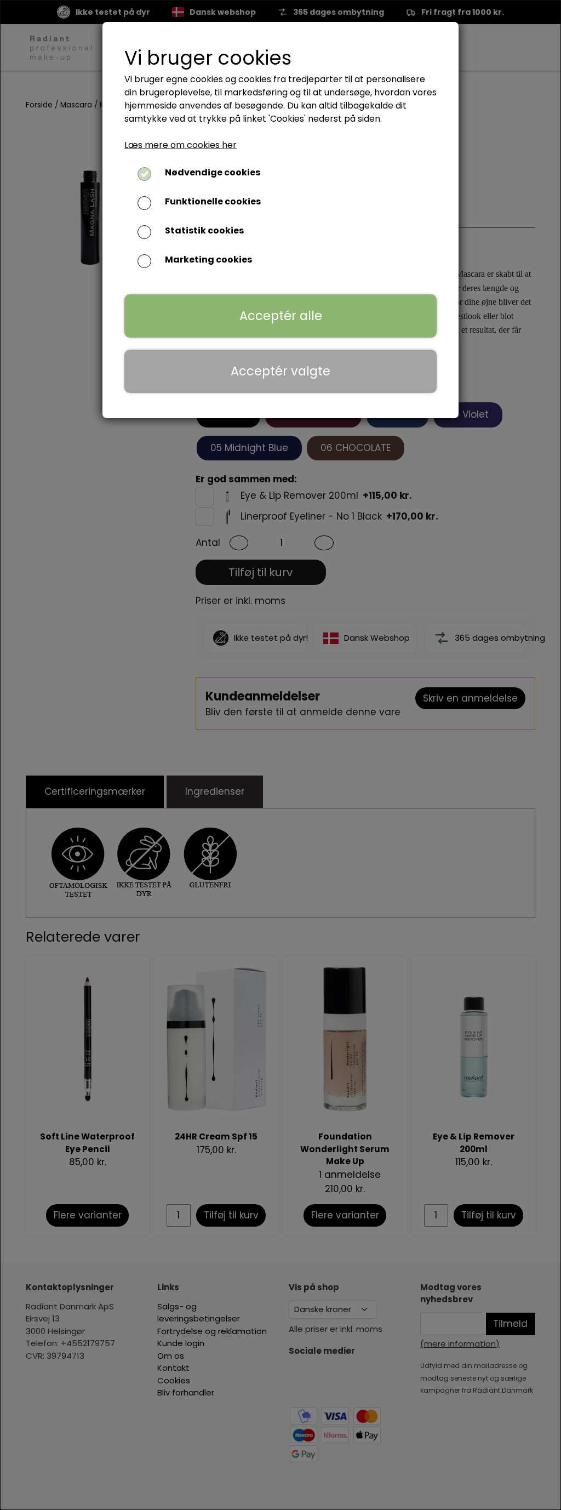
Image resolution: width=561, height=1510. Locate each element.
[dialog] (280, 755)
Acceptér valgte (280, 371)
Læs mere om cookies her (180, 145)
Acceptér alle (280, 315)
